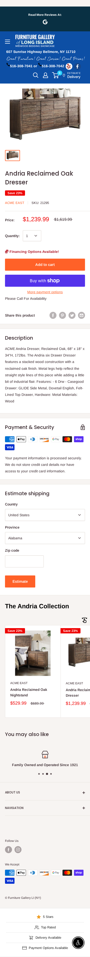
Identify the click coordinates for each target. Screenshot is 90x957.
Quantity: (12, 236)
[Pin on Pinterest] (62, 315)
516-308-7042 (53, 66)
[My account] (45, 75)
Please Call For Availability (25, 299)
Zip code (12, 550)
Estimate (20, 581)
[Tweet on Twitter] (72, 315)
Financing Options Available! (33, 252)
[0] (55, 75)
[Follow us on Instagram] (18, 849)
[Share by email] (81, 315)
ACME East (14, 203)
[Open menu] (7, 42)
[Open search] (35, 75)
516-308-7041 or (23, 66)
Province (12, 527)
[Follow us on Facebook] (8, 849)
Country (11, 504)
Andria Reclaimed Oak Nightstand (28, 692)
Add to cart (45, 264)
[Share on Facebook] (53, 315)
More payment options (45, 292)
